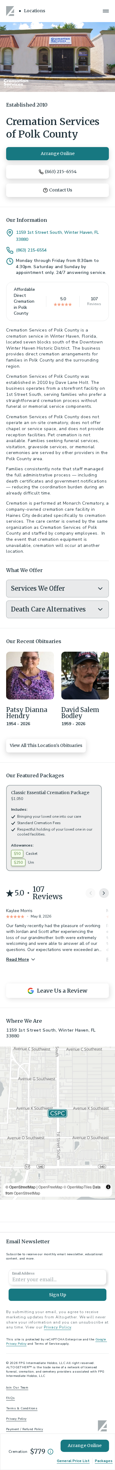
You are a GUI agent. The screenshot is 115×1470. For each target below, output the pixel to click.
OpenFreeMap (50, 1186)
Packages (104, 1460)
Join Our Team (17, 1387)
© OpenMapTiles (77, 1186)
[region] (57, 1123)
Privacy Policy (57, 1327)
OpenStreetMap (27, 1192)
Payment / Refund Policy (24, 1429)
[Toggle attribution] (108, 1187)
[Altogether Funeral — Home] (11, 11)
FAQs (10, 1398)
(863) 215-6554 (31, 250)
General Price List (73, 1460)
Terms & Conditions (21, 1408)
